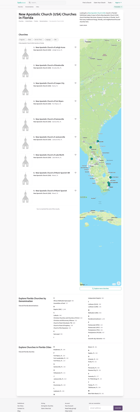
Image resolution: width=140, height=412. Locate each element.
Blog (19, 411)
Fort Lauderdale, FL (60, 358)
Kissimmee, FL (58, 385)
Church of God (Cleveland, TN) (63, 323)
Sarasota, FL (92, 376)
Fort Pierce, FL (58, 361)
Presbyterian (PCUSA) (95, 333)
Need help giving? (70, 408)
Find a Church (87, 3)
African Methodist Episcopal (62, 301)
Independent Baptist (94, 298)
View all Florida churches (26, 352)
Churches (20, 7)
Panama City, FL (93, 370)
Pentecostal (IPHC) (94, 325)
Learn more (83, 25)
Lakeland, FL (57, 391)
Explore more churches (101, 289)
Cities (37, 7)
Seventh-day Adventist (95, 339)
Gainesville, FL (58, 367)
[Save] (75, 47)
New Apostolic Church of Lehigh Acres (48, 53)
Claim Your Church (99, 3)
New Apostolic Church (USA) (97, 13)
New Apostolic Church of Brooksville (48, 71)
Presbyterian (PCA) (94, 330)
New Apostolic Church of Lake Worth (48, 160)
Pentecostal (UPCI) (94, 328)
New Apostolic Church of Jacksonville (48, 143)
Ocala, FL (91, 362)
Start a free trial (46, 408)
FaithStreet (22, 2)
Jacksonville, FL (59, 379)
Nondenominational (94, 319)
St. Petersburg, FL (93, 379)
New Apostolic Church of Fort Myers (48, 107)
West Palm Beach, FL (94, 394)
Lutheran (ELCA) (93, 304)
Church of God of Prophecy (62, 325)
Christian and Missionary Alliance (64, 320)
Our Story (20, 406)
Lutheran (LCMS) (93, 307)
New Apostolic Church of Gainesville (48, 125)
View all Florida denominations (28, 306)
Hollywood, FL (58, 373)
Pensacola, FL (92, 368)
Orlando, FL (91, 359)
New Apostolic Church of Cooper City (48, 89)
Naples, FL (91, 353)
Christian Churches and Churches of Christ (66, 318)
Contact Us (21, 408)
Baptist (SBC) (58, 309)
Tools (109, 3)
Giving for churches (47, 406)
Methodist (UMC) (93, 313)
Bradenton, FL (58, 350)
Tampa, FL (91, 385)
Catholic (56, 315)
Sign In (117, 3)
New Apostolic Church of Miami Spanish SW (48, 178)
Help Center (68, 411)
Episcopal (57, 334)
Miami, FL (91, 347)
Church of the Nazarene (61, 328)
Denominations (29, 7)
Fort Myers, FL (58, 356)
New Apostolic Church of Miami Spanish (48, 196)
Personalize (118, 7)
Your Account (69, 406)
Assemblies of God (59, 303)
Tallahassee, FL (93, 387)
